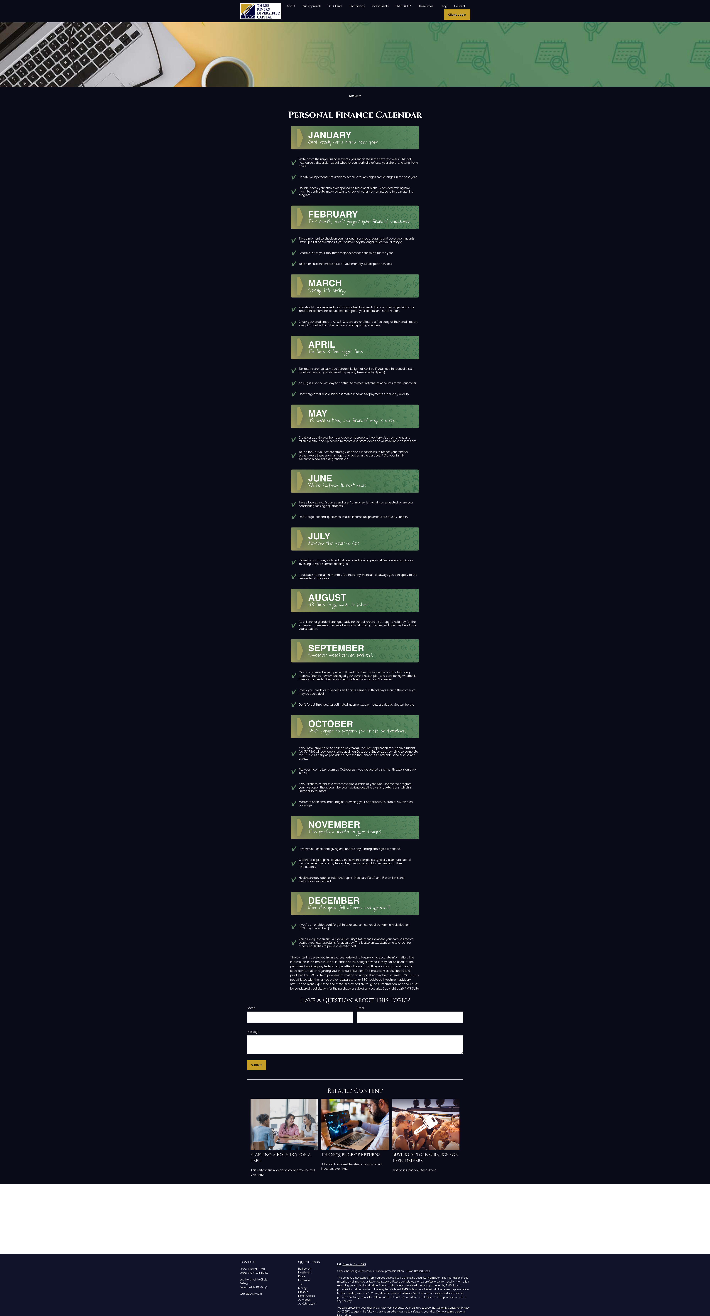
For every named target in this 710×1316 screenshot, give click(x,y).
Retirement (304, 1268)
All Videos (304, 1299)
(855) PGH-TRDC (258, 1272)
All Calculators (307, 1303)
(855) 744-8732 (257, 1269)
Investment (304, 1272)
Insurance (304, 1280)
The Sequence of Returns (350, 1155)
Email (360, 1008)
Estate (301, 1276)
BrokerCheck (422, 1271)
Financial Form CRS (354, 1264)
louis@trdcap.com (251, 1293)
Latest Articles (306, 1295)
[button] (291, 6)
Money (302, 1288)
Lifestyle (303, 1291)
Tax (300, 1284)
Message (253, 1032)
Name (251, 1008)
